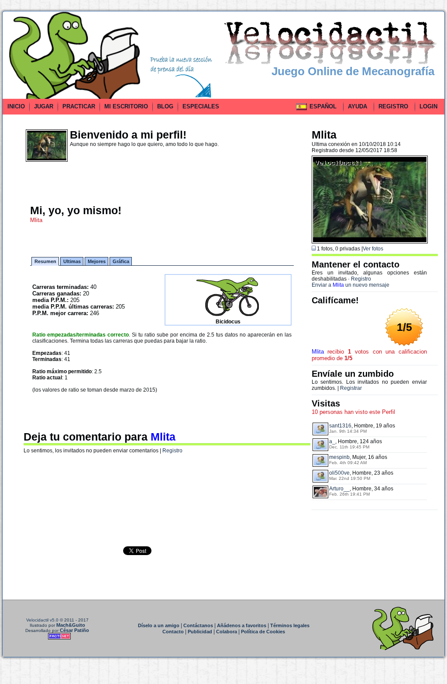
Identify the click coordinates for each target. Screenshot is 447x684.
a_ (332, 441)
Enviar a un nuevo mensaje (350, 285)
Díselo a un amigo (158, 625)
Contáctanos (198, 625)
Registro (172, 451)
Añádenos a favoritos (241, 625)
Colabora (226, 631)
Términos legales (289, 625)
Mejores (97, 261)
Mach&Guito (70, 625)
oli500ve (339, 473)
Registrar (351, 388)
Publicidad (200, 631)
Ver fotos (373, 249)
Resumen (45, 261)
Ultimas (72, 261)
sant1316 (340, 426)
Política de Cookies (263, 631)
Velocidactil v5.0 (42, 620)
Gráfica (121, 261)
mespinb (339, 457)
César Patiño (74, 630)
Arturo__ (339, 489)
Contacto (173, 631)
